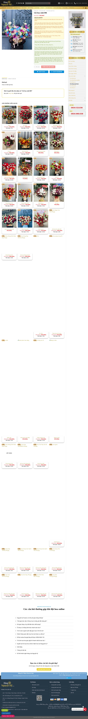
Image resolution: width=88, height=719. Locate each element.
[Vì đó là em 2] (41, 218)
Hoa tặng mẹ (73, 82)
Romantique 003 (9, 203)
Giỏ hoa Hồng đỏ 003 (9, 177)
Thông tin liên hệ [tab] (12, 78)
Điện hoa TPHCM (74, 687)
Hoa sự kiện (65, 7)
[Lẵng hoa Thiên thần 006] (41, 583)
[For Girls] (41, 283)
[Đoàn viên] (9, 388)
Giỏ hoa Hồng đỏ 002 (25, 255)
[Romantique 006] (41, 167)
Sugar (9, 125)
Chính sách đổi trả (55, 695)
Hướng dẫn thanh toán (56, 687)
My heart (25, 125)
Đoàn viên (9, 437)
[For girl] (9, 141)
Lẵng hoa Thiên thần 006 (40, 593)
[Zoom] (3, 48)
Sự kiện (70, 100)
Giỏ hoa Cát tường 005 (25, 463)
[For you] (56, 192)
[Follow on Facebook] (16, 3)
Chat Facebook (6, 713)
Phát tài (56, 177)
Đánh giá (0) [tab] (4, 78)
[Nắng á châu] (56, 388)
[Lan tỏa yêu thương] (41, 141)
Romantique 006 (40, 177)
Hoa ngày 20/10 (72, 73)
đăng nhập (11, 93)
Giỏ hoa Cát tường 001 (9, 567)
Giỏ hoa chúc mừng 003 (41, 567)
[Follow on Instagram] (18, 3)
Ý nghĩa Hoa (73, 690)
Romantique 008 (56, 125)
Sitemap (33, 692)
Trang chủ (36, 10)
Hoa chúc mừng (49, 7)
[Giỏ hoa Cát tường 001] (9, 557)
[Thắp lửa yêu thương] (56, 283)
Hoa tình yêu (72, 93)
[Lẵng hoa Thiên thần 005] (9, 583)
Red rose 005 (25, 151)
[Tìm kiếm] (84, 8)
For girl (9, 151)
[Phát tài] (56, 167)
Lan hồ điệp (37, 7)
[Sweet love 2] (56, 492)
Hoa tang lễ (24, 7)
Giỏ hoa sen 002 (25, 593)
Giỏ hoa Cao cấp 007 (56, 229)
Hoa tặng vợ (72, 87)
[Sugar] (9, 115)
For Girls (41, 333)
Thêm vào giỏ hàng (48, 66)
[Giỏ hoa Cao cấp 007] (56, 218)
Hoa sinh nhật (9, 7)
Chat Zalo (5, 710)
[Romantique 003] (9, 192)
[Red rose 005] (25, 141)
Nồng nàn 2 (56, 151)
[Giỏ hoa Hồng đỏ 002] (25, 244)
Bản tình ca (41, 203)
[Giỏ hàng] (86, 7)
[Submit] (49, 3)
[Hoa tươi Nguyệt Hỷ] (7, 3)
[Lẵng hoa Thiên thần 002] (25, 557)
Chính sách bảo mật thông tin (38, 690)
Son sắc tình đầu (41, 125)
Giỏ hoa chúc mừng (57, 7)
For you (56, 203)
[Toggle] (84, 76)
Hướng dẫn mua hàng (56, 684)
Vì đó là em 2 (41, 229)
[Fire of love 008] (41, 453)
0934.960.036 (77, 114)
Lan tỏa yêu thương (41, 151)
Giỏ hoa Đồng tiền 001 (57, 567)
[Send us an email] (21, 3)
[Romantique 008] (56, 115)
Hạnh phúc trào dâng (25, 437)
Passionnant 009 (25, 203)
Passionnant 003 (9, 463)
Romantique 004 (9, 255)
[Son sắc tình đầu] (41, 115)
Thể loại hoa (71, 7)
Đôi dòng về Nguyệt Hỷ (76, 684)
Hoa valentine (72, 95)
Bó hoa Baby (30, 7)
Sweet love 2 (57, 541)
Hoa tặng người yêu (74, 83)
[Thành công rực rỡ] (41, 388)
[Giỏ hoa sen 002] (25, 583)
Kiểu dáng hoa (72, 98)
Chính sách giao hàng (56, 690)
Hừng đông (25, 177)
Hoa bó (42, 7)
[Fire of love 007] (25, 218)
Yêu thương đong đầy (9, 229)
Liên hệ (72, 692)
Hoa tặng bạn (73, 78)
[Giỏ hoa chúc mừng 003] (41, 557)
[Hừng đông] (25, 167)
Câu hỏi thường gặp (55, 692)
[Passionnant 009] (25, 192)
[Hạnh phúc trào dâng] (25, 388)
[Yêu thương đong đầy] (9, 218)
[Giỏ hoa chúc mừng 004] (56, 583)
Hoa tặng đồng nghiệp (75, 80)
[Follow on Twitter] (19, 3)
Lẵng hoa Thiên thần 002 (25, 567)
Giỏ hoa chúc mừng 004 (56, 593)
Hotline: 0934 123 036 (8, 716)
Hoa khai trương (17, 7)
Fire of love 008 (40, 463)
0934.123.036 (77, 108)
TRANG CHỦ (3, 7)
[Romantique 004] (9, 244)
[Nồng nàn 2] (56, 141)
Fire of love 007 (25, 229)
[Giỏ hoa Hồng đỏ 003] (9, 167)
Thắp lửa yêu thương (56, 333)
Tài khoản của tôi (35, 684)
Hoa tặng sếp (73, 85)
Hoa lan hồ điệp (72, 71)
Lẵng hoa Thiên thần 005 (9, 593)
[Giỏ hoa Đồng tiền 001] (56, 557)
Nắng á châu (56, 437)
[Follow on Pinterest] (23, 3)
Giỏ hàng (34, 687)
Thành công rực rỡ (41, 437)
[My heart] (25, 115)
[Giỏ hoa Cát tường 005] (25, 453)
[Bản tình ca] (41, 192)
